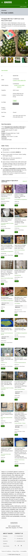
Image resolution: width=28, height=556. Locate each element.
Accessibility (23, 551)
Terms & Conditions (6, 551)
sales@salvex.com (20, 541)
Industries (5, 541)
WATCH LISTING (16, 103)
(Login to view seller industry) (19, 86)
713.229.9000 (19, 536)
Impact (4, 538)
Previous (1, 43)
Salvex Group (15, 554)
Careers (5, 543)
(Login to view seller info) (19, 80)
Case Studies (6, 546)
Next (27, 43)
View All (25, 181)
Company (5, 536)
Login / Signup (23, 6)
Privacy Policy (16, 551)
